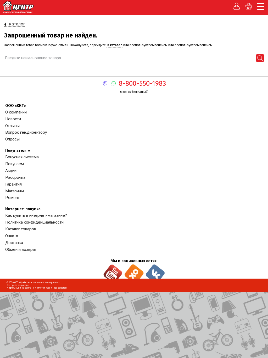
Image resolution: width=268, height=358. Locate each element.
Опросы (12, 139)
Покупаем (14, 163)
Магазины (14, 191)
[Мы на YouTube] (113, 271)
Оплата (11, 236)
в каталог (114, 45)
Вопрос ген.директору (26, 132)
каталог (17, 23)
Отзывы (12, 125)
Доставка (14, 242)
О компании (16, 112)
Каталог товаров (20, 229)
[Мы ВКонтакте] (155, 271)
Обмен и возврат (21, 249)
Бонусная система (22, 157)
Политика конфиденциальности (34, 222)
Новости (13, 119)
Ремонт (12, 197)
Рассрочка (15, 177)
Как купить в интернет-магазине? (36, 215)
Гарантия (13, 184)
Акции (10, 170)
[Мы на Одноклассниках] (134, 271)
